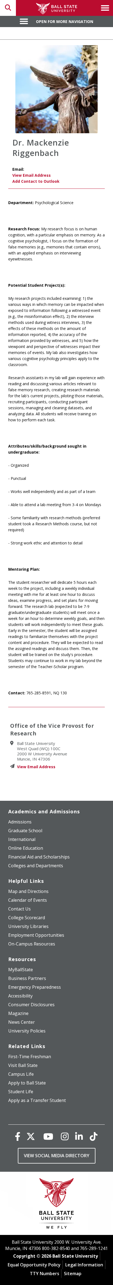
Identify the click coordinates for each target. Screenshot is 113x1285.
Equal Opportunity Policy (34, 1265)
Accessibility (20, 996)
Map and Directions (28, 891)
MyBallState (20, 970)
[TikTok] (93, 1136)
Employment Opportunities (36, 935)
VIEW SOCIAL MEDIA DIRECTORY (56, 1156)
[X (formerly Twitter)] (30, 1136)
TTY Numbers (44, 1274)
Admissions (20, 822)
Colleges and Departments (35, 866)
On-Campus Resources (31, 944)
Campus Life (21, 1074)
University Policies (27, 1031)
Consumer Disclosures (31, 1005)
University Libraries (28, 926)
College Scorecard (26, 918)
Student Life (20, 1092)
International (21, 839)
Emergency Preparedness (34, 987)
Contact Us (19, 909)
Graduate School (25, 831)
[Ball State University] (56, 1204)
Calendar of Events (27, 900)
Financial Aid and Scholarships (39, 857)
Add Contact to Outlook (36, 181)
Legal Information (84, 1265)
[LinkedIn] (79, 1136)
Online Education (25, 848)
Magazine (18, 1013)
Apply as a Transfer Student (37, 1100)
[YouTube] (48, 1136)
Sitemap (72, 1274)
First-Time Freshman (29, 1057)
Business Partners (27, 978)
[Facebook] (17, 1136)
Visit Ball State (23, 1065)
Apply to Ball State (27, 1083)
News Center (21, 1022)
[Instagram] (65, 1136)
